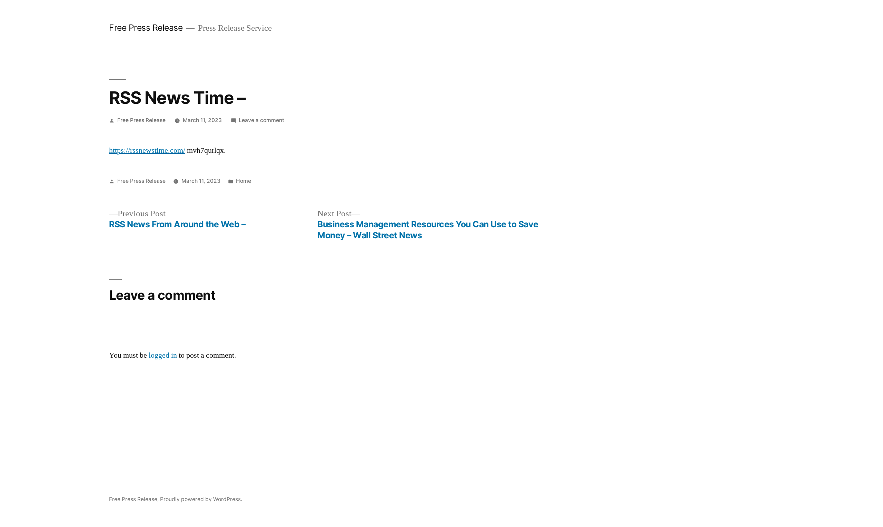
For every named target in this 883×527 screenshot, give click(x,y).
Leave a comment (261, 120)
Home (243, 181)
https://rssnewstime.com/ (147, 150)
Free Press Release (145, 27)
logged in (163, 355)
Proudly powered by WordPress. (201, 499)
